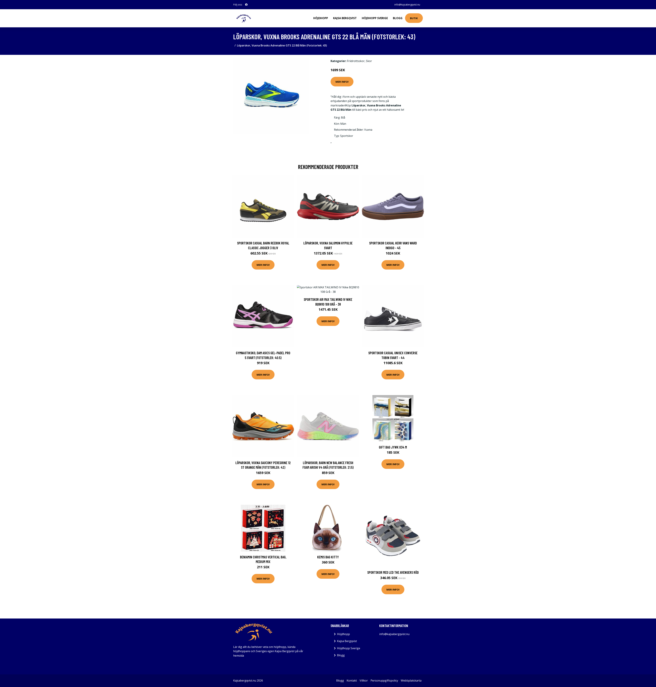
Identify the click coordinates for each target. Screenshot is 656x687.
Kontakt (352, 680)
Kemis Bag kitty (328, 557)
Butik (414, 18)
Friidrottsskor (356, 61)
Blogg (397, 18)
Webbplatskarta (411, 680)
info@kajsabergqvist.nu (407, 4)
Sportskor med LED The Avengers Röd (393, 572)
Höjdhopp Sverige (375, 18)
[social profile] (246, 4)
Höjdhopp (320, 18)
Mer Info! (342, 81)
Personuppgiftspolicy (384, 680)
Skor (369, 61)
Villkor (364, 680)
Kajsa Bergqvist (345, 18)
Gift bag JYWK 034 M (393, 447)
